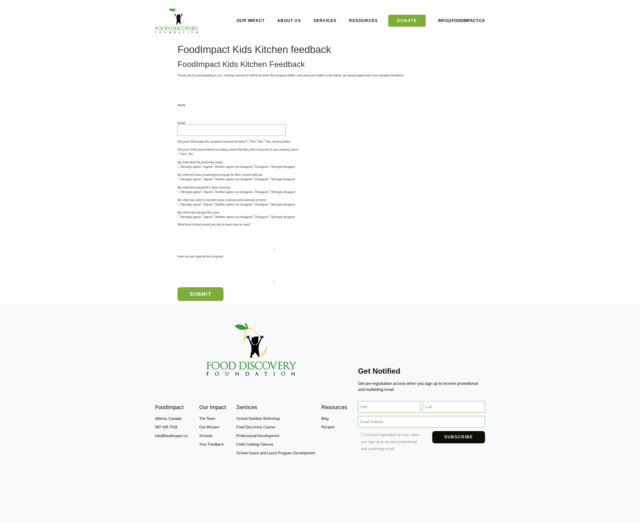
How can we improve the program (200, 256)
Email (181, 123)
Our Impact (250, 20)
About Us (289, 20)
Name (182, 105)
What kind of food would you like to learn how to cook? (214, 224)
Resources (363, 20)
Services (325, 20)
